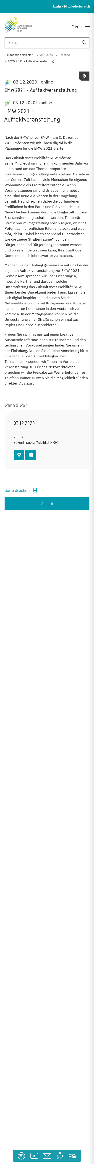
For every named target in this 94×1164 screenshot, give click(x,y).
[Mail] (47, 1155)
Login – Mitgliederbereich (71, 6)
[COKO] (72, 1155)
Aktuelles (46, 55)
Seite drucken (18, 491)
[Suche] (84, 43)
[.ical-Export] (30, 455)
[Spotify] (21, 1155)
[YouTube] (34, 1155)
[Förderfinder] (60, 1155)
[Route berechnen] (19, 455)
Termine (64, 55)
